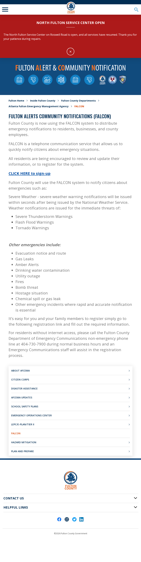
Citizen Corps (20, 379)
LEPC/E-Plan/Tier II (22, 424)
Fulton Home (16, 100)
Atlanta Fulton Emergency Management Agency (39, 106)
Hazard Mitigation (23, 442)
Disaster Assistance (24, 388)
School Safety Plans (24, 406)
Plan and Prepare (22, 451)
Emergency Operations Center (31, 415)
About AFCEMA (20, 370)
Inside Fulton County (42, 100)
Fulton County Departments (78, 100)
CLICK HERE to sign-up (29, 173)
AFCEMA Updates (21, 397)
